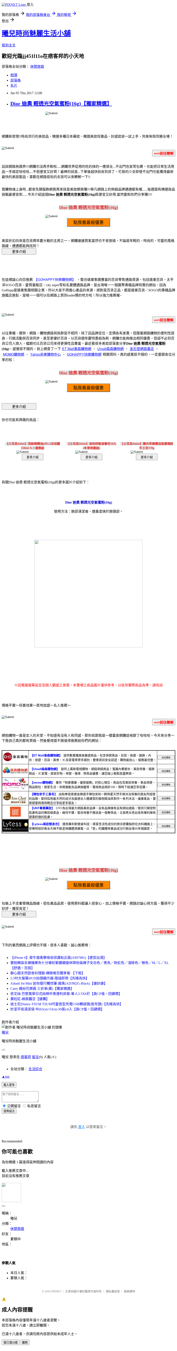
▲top (5, 1076)
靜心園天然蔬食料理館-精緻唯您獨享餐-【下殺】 (47, 973)
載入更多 (9, 1085)
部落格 (15, 80)
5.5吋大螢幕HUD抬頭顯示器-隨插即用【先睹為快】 (49, 978)
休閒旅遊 (37, 66)
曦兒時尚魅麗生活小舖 (36, 33)
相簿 (13, 75)
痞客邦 (26, 1057)
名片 (13, 85)
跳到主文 (9, 45)
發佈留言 (9, 1111)
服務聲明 (129, 1291)
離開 (25, 1342)
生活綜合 (35, 1069)
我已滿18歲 (10, 1342)
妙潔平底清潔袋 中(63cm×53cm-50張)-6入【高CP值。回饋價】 (57, 1009)
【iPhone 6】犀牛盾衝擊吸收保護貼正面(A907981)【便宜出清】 (58, 957)
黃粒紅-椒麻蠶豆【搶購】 (29, 999)
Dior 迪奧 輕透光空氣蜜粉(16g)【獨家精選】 (61, 103)
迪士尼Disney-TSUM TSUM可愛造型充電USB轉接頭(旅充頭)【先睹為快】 (66, 1004)
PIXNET (56, 1291)
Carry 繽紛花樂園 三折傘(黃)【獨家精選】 (42, 988)
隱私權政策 (113, 1291)
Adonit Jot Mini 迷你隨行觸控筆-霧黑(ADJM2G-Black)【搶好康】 (58, 983)
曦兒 (5, 1032)
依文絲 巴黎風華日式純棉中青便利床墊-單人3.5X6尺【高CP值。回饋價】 (66, 994)
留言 (35, 1057)
